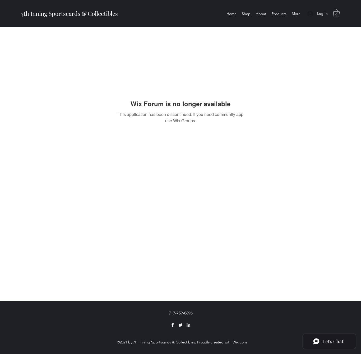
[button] (336, 13)
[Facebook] (172, 325)
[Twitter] (180, 325)
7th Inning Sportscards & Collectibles (69, 13)
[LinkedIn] (188, 325)
